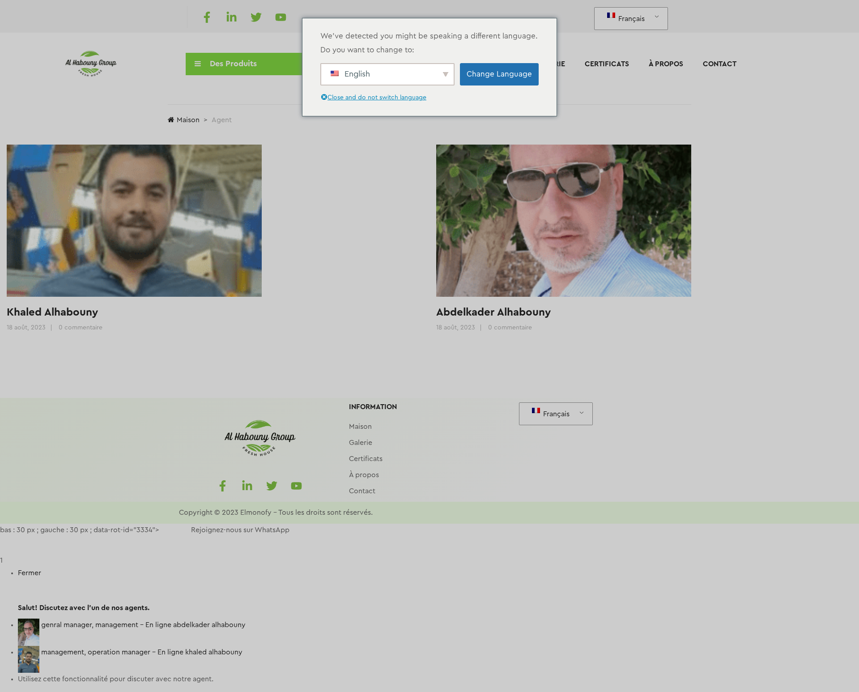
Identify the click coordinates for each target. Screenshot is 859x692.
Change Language (499, 74)
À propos (666, 64)
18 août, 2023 (26, 328)
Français (631, 18)
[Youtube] (280, 17)
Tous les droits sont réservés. (325, 512)
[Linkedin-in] (231, 17)
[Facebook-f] (207, 17)
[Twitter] (256, 17)
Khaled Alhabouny (52, 312)
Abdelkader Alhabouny (493, 312)
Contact (719, 64)
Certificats (607, 64)
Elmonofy (256, 512)
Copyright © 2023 (208, 512)
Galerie (360, 442)
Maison (188, 120)
